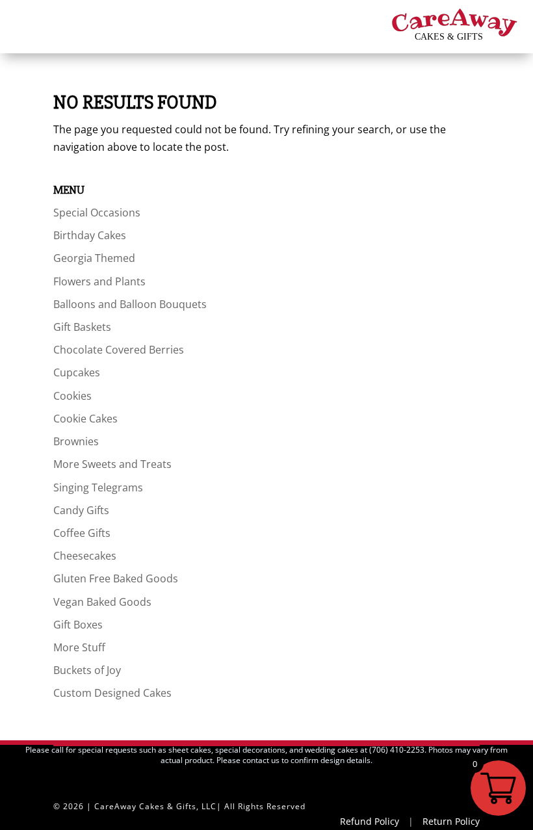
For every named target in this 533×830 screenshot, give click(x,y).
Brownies (76, 441)
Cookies (72, 396)
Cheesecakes (84, 556)
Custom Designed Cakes (112, 693)
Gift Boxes (78, 624)
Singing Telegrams (98, 487)
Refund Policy (369, 821)
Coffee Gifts (81, 533)
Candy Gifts (81, 510)
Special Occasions (96, 212)
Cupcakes (76, 372)
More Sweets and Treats (112, 464)
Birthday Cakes (89, 235)
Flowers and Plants (99, 281)
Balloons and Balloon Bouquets (130, 304)
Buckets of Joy (87, 670)
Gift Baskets (82, 327)
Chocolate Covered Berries (118, 350)
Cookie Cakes (85, 418)
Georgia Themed (94, 258)
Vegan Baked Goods (102, 602)
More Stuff (79, 647)
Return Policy (451, 821)
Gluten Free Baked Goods (115, 578)
